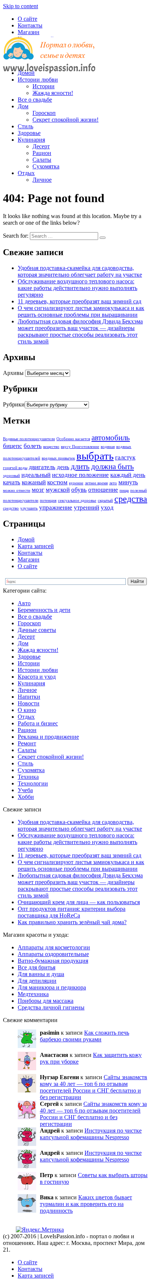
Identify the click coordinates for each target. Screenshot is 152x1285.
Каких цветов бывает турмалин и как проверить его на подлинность (86, 1204)
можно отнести (16, 490)
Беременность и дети (44, 610)
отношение (103, 489)
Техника (28, 777)
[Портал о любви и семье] (49, 60)
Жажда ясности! (52, 93)
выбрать (95, 456)
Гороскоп (44, 113)
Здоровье (29, 133)
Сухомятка (45, 166)
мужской (58, 489)
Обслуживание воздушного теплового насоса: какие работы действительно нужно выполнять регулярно (77, 288)
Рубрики (14, 404)
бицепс (12, 445)
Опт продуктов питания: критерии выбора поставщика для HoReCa (71, 912)
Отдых (26, 173)
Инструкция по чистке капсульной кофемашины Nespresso (91, 1133)
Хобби (26, 797)
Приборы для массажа (45, 1001)
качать (11, 482)
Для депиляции (37, 981)
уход (107, 507)
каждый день (127, 474)
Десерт (41, 146)
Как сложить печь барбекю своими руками (84, 1035)
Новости (28, 703)
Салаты (41, 159)
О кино (27, 710)
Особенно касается (73, 439)
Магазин (28, 32)
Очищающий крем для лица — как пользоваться (79, 902)
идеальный (36, 474)
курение (76, 483)
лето (113, 483)
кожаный (34, 482)
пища (124, 490)
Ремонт (27, 743)
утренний (86, 507)
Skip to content (20, 6)
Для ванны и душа (41, 974)
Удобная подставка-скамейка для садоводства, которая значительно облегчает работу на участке (80, 271)
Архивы (13, 373)
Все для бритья (36, 967)
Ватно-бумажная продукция (53, 961)
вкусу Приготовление (80, 447)
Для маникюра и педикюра (52, 987)
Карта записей (36, 546)
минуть (128, 482)
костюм (57, 482)
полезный (138, 490)
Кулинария (31, 139)
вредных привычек (58, 458)
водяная (108, 447)
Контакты (30, 25)
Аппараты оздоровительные (53, 954)
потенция (48, 500)
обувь (79, 489)
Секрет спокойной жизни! (65, 119)
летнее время (96, 483)
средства (130, 499)
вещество (51, 447)
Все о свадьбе (35, 99)
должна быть (112, 466)
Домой (26, 73)
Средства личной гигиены (51, 1007)
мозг (38, 489)
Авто (24, 603)
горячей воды (15, 468)
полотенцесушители (20, 500)
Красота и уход (37, 676)
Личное (42, 180)
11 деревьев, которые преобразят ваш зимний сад (79, 301)
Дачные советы (37, 630)
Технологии (33, 783)
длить (80, 466)
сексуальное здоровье (77, 500)
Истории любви (38, 79)
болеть (33, 445)
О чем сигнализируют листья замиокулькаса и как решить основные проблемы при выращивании (81, 311)
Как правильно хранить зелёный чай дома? (72, 922)
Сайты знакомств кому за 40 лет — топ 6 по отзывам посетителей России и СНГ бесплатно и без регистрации (93, 1087)
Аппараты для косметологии (54, 947)
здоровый (11, 476)
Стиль (25, 126)
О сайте (27, 19)
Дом (23, 106)
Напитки (29, 696)
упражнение (55, 507)
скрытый (105, 500)
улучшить (29, 508)
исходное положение (80, 474)
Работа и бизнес (38, 723)
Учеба (25, 790)
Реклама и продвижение (48, 737)
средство (11, 508)
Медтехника (33, 994)
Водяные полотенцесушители (29, 439)
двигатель (42, 467)
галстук (125, 457)
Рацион (41, 153)
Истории (43, 86)
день (63, 467)
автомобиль (110, 437)
